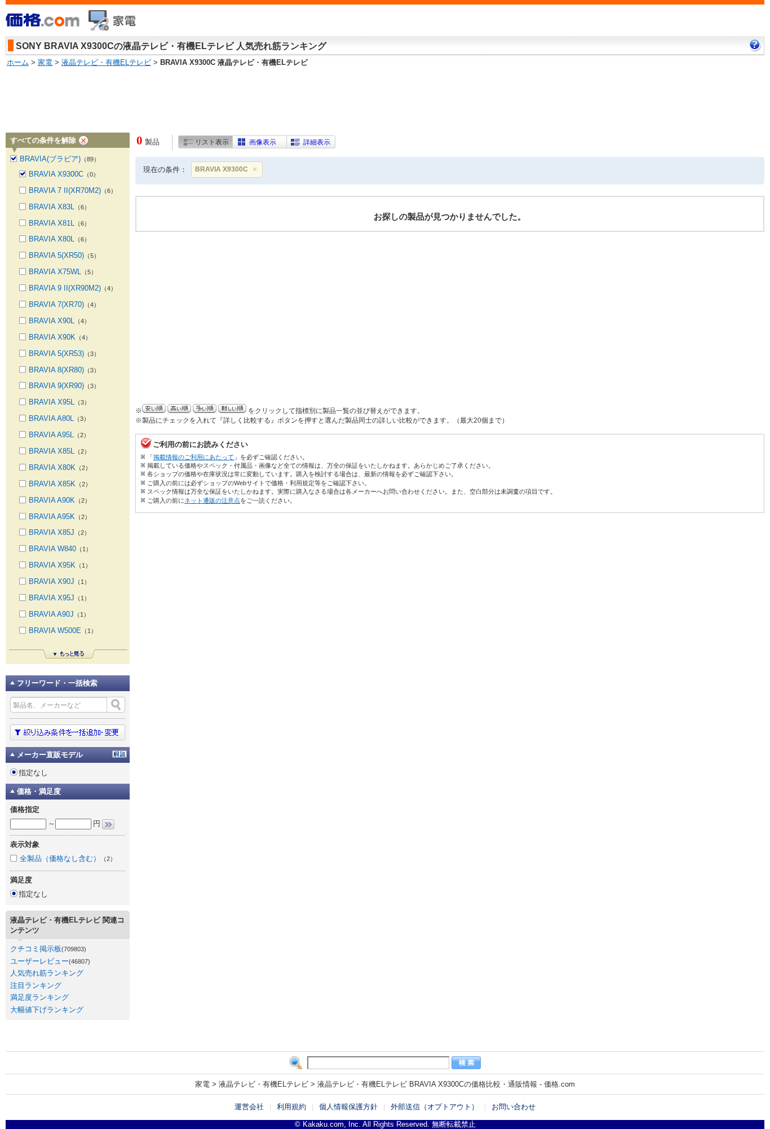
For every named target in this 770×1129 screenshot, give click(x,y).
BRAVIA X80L (59, 239)
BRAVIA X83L (59, 207)
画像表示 (262, 142)
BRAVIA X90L (59, 321)
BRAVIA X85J (59, 532)
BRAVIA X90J (59, 581)
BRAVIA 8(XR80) (64, 370)
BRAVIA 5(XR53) (64, 353)
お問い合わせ (514, 1106)
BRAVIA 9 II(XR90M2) (73, 288)
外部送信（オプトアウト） (435, 1106)
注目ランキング (35, 985)
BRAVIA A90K (60, 500)
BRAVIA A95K (60, 516)
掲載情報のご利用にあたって (193, 457)
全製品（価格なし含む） (68, 858)
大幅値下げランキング (46, 1009)
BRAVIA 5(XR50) (64, 255)
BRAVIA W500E (63, 630)
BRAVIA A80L (59, 418)
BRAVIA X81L (59, 223)
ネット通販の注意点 (212, 500)
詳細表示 (316, 142)
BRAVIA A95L (59, 434)
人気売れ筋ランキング (46, 973)
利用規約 (291, 1106)
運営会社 (249, 1106)
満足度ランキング (39, 997)
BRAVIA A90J (59, 614)
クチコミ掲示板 (35, 949)
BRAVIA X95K (60, 565)
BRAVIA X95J (59, 598)
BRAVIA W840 (60, 548)
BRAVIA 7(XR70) (64, 304)
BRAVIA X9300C (221, 169)
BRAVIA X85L (59, 451)
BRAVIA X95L (59, 402)
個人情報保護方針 (348, 1106)
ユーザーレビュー (39, 961)
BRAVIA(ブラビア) (60, 159)
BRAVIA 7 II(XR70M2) (73, 190)
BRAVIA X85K (60, 484)
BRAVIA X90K (60, 337)
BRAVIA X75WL (63, 271)
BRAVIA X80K (60, 467)
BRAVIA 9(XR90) (64, 385)
